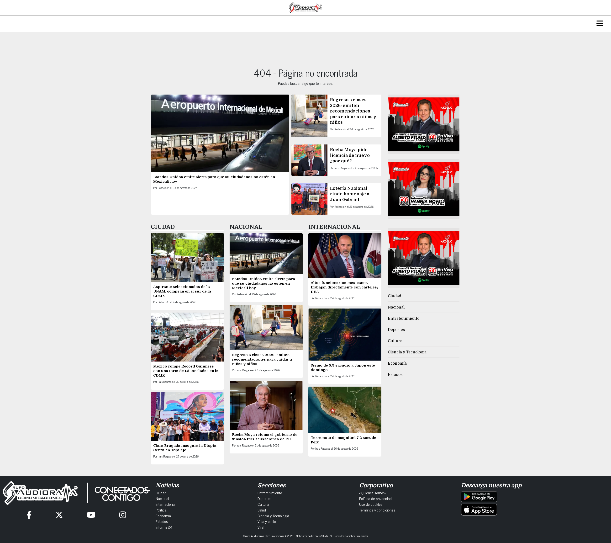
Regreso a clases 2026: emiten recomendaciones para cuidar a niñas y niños (353, 111)
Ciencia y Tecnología (407, 352)
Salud (262, 510)
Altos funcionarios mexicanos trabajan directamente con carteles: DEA (344, 287)
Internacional (165, 504)
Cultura (395, 341)
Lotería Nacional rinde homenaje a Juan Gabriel (349, 194)
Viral (261, 527)
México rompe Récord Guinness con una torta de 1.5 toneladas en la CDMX (185, 371)
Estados (395, 375)
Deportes (396, 330)
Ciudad (394, 296)
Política (161, 510)
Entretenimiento (403, 318)
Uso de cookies (370, 504)
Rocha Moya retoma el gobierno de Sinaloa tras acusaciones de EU (264, 436)
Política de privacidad (375, 498)
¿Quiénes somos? (372, 493)
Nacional (396, 307)
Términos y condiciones (377, 510)
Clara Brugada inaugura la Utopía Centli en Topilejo (184, 447)
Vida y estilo (267, 521)
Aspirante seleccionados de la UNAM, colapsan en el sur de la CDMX (182, 291)
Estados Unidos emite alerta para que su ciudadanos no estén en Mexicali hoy (263, 283)
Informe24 (164, 527)
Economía (397, 363)
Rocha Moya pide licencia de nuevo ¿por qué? (350, 155)
